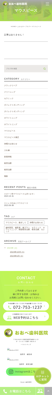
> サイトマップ (26, 344)
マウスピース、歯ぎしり (16, 222)
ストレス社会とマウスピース (16, 203)
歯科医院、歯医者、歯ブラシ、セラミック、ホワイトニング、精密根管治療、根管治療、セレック (25, 229)
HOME (13, 26)
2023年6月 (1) (16, 256)
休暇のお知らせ (36, 222)
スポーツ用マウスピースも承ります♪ (19, 194)
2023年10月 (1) (17, 252)
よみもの (20, 26)
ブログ (27, 26)
